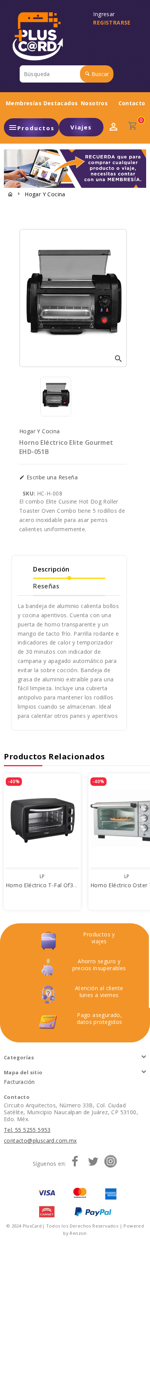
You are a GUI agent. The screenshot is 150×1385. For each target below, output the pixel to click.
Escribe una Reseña (51, 477)
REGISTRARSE (111, 22)
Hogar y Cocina (45, 194)
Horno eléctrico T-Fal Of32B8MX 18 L (55, 885)
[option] (55, 396)
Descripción (51, 569)
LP (42, 876)
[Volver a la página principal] (10, 195)
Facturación (19, 1081)
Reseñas (46, 586)
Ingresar (105, 14)
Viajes (81, 127)
